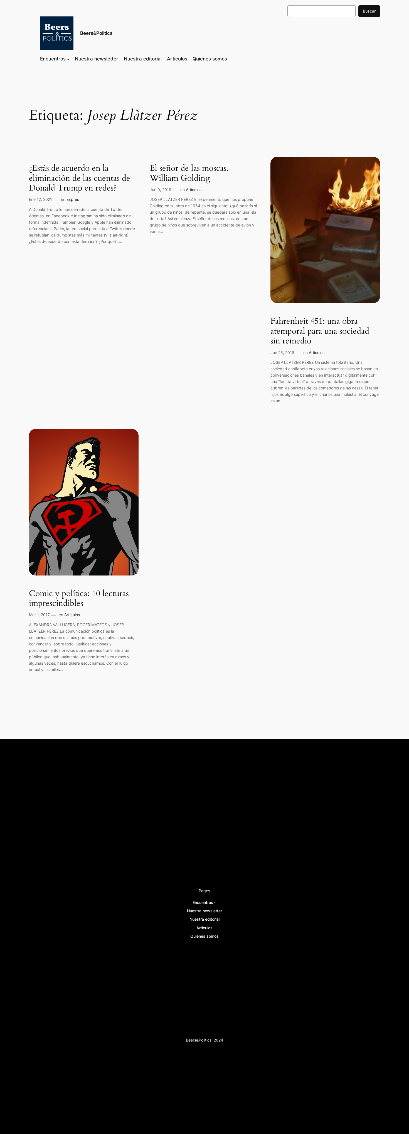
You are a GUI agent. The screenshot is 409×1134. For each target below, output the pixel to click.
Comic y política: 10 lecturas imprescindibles (79, 599)
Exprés (72, 199)
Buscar (369, 11)
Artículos (193, 189)
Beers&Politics (96, 33)
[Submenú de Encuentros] (68, 58)
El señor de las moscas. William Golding (189, 173)
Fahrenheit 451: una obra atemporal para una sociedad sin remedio (319, 331)
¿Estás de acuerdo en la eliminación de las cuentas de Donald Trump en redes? (79, 178)
